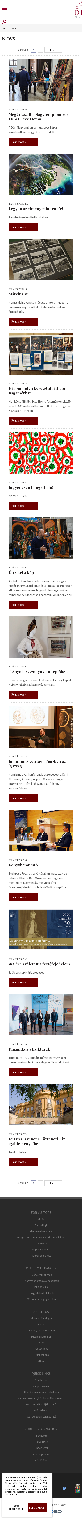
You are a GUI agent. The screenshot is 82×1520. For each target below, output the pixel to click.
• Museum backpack (41, 1231)
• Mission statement (41, 1336)
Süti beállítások (16, 1507)
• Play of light (41, 1225)
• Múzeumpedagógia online (41, 1299)
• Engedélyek (41, 1448)
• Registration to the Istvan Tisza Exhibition (41, 1237)
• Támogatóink (41, 1454)
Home (4, 28)
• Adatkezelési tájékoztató (41, 1404)
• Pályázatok (41, 1441)
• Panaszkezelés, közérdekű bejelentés (41, 1398)
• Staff (41, 1342)
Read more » (18, 142)
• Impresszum (41, 1386)
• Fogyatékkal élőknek (41, 1293)
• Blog (41, 1361)
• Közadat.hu (41, 1410)
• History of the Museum (41, 1330)
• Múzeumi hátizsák (41, 1275)
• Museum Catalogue (41, 1318)
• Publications (41, 1355)
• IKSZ (41, 1219)
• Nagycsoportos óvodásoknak (41, 1280)
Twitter (66, 1488)
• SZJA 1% (41, 1460)
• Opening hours (41, 1249)
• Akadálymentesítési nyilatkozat (41, 1392)
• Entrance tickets (41, 1255)
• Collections (41, 1348)
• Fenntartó (41, 1435)
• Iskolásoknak (41, 1287)
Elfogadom (37, 1507)
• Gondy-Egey (41, 1380)
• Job (41, 1324)
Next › (53, 50)
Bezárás (46, 1478)
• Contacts (41, 1243)
